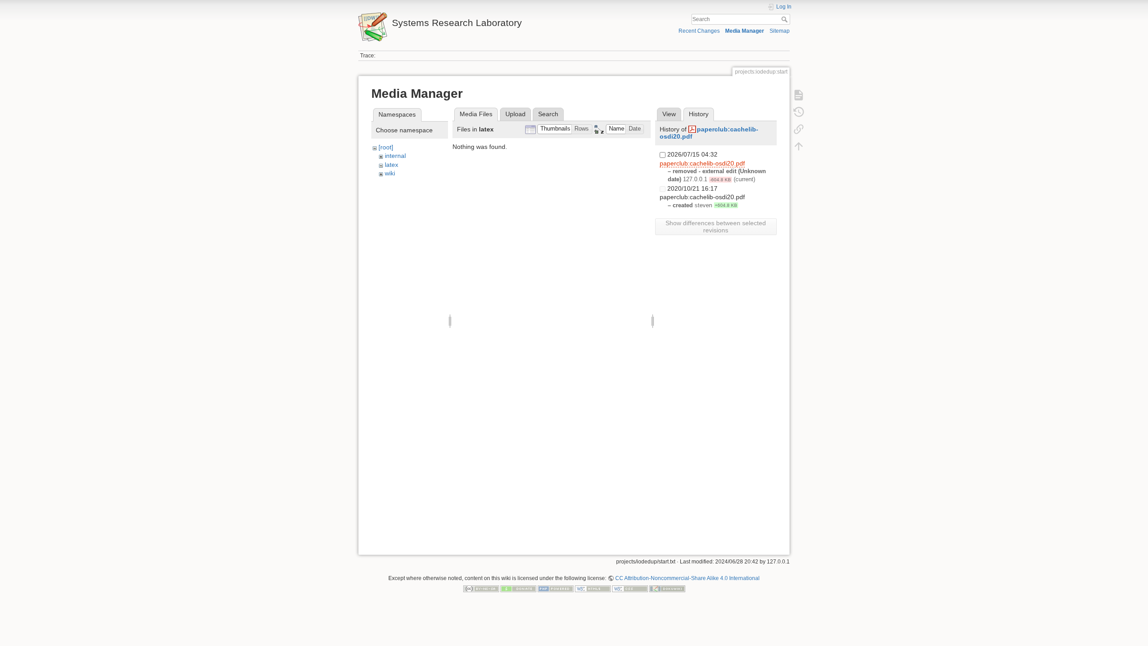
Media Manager (744, 31)
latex (391, 164)
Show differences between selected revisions (715, 226)
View (669, 114)
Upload (515, 114)
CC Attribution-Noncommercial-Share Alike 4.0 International (687, 578)
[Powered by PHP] (556, 588)
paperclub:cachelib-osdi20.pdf (702, 163)
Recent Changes (699, 31)
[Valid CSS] (630, 588)
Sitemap (780, 31)
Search (785, 19)
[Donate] (518, 588)
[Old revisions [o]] (798, 112)
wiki (390, 173)
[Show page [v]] (798, 95)
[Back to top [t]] (798, 146)
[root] (385, 147)
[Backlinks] (798, 129)
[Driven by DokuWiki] (667, 588)
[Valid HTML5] (593, 588)
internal (395, 155)
